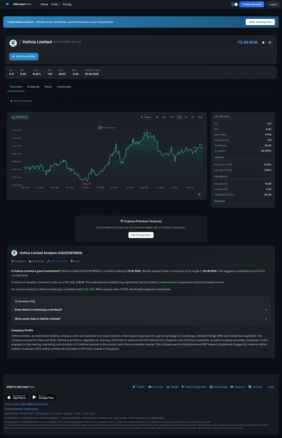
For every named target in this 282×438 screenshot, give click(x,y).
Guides (77, 413)
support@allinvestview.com (34, 404)
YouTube (157, 386)
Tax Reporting (42, 413)
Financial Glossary (29, 418)
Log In (273, 4)
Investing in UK (105, 418)
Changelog (220, 386)
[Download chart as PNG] (199, 194)
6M (164, 117)
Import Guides (120, 418)
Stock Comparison (137, 418)
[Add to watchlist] (263, 42)
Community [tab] (64, 86)
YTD (172, 117)
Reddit (174, 386)
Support (239, 386)
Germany (68, 413)
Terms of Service (13, 409)
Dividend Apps (26, 413)
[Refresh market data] (270, 42)
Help (271, 386)
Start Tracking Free (260, 22)
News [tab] (48, 86)
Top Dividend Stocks (70, 418)
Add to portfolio (25, 56)
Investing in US (89, 418)
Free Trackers (11, 413)
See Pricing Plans (141, 235)
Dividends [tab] (33, 86)
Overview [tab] (16, 86)
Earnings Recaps (156, 418)
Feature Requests (195, 386)
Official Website (59, 261)
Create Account (252, 4)
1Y (179, 117)
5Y (192, 117)
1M (157, 117)
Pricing (257, 386)
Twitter (140, 386)
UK (51, 413)
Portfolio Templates (49, 418)
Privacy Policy (31, 409)
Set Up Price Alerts (22, 101)
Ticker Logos (88, 413)
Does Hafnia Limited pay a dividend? (38, 309)
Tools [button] (54, 4)
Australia (58, 413)
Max (200, 117)
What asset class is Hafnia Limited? (38, 319)
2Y (186, 117)
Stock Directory (12, 418)
